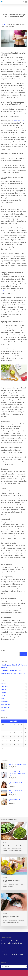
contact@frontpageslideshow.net (12, 954)
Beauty (3, 684)
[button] (26, 2)
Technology (5, 707)
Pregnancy (4, 701)
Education (4, 687)
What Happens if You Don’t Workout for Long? (14, 666)
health (3, 291)
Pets (2, 698)
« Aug (3, 754)
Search (3, 650)
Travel (3, 710)
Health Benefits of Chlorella (11, 670)
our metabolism (18, 121)
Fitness (3, 690)
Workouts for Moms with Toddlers (13, 673)
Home (3, 24)
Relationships (5, 704)
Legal (3, 696)
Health (14, 11)
